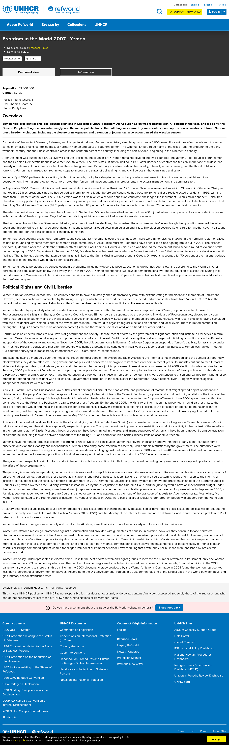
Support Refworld (187, 12)
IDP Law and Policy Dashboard (194, 648)
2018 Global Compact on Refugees (25, 711)
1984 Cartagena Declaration (21, 684)
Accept (216, 739)
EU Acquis (9, 717)
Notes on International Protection (81, 680)
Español (208, 4)
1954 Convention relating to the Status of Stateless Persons (28, 648)
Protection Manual (129, 658)
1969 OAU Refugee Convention (23, 678)
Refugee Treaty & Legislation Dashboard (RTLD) (193, 667)
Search (159, 11)
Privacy (204, 731)
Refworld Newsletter (130, 664)
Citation (12, 58)
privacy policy (20, 740)
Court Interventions (72, 652)
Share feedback (169, 607)
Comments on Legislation (76, 630)
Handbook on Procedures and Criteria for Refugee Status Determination (84, 661)
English (195, 4)
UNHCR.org (182, 682)
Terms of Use (219, 731)
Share (32, 58)
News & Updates (128, 651)
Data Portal (181, 636)
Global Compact (184, 642)
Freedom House (38, 48)
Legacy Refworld (128, 645)
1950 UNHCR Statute (16, 630)
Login (216, 12)
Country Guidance (72, 646)
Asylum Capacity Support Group (195, 630)
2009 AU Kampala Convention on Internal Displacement (25, 702)
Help (192, 731)
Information (86, 72)
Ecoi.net (122, 630)
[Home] (41, 9)
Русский (222, 4)
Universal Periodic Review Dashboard (198, 675)
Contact (181, 731)
